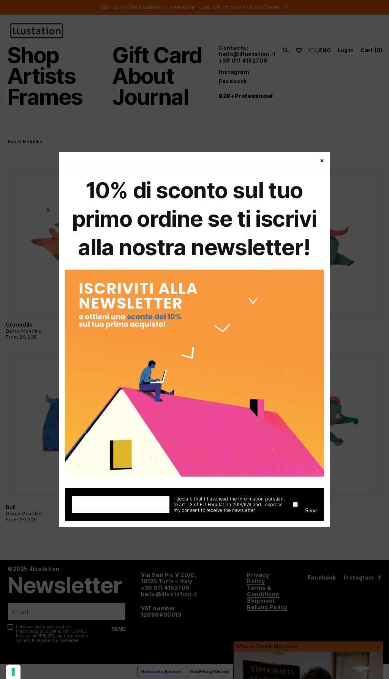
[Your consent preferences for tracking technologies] (13, 672)
